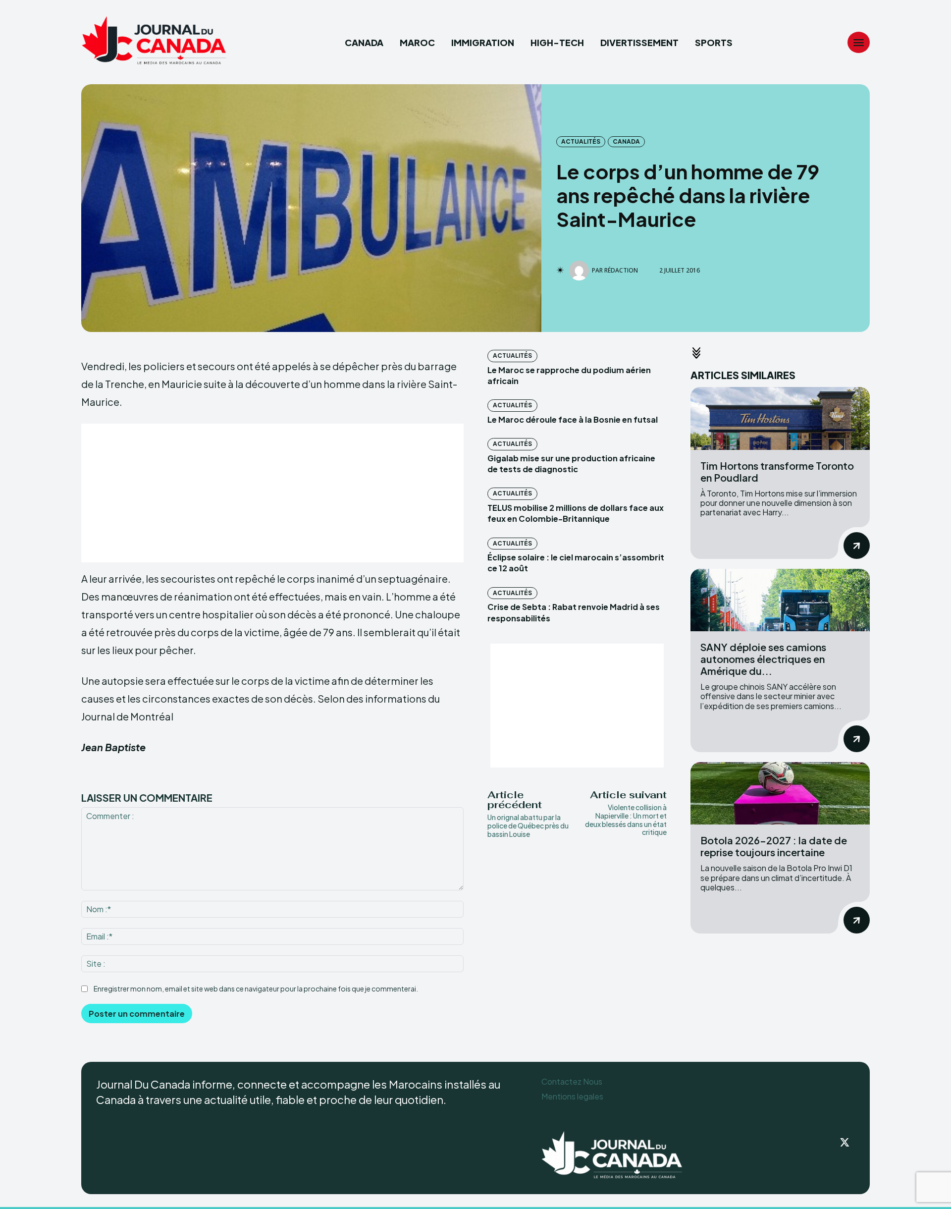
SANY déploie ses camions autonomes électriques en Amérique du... (763, 659)
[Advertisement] (272, 493)
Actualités (580, 141)
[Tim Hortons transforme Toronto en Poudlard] (780, 418)
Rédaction (621, 270)
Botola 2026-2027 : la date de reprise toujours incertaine (773, 846)
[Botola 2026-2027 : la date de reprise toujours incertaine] (780, 793)
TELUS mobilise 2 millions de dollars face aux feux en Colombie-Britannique (575, 513)
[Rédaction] (580, 270)
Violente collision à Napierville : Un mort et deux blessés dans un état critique (626, 819)
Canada (626, 141)
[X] (845, 1143)
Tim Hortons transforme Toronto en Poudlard (777, 471)
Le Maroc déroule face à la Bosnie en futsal (572, 419)
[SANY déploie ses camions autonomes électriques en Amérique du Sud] (780, 600)
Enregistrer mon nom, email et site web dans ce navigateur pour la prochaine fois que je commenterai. (256, 988)
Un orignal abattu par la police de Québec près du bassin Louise (528, 825)
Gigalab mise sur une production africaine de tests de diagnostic (571, 463)
